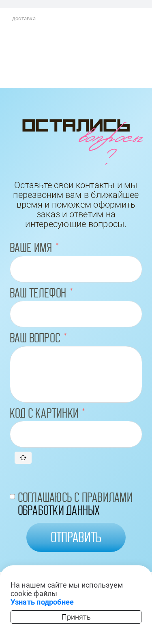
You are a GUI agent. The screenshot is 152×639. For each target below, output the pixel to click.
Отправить (76, 537)
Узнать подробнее (42, 602)
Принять (76, 617)
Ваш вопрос (35, 337)
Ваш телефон (38, 293)
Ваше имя (31, 247)
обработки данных (59, 510)
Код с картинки (44, 413)
